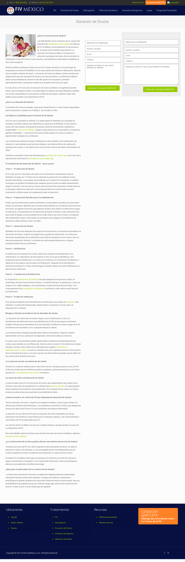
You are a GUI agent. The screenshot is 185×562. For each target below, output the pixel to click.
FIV (56, 517)
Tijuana (14, 528)
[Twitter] (168, 553)
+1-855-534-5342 (20, 2)
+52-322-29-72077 (46, 2)
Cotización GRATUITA (156, 2)
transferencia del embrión (28, 279)
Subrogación (60, 523)
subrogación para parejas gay (40, 158)
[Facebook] (164, 553)
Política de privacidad (108, 517)
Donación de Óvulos (63, 528)
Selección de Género (63, 539)
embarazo (70, 302)
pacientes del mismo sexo (56, 155)
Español (175, 2)
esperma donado (57, 386)
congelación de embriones (33, 288)
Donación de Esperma (64, 534)
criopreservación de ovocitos (27, 373)
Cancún (14, 517)
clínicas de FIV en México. (16, 436)
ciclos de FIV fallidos (26, 130)
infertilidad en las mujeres (59, 44)
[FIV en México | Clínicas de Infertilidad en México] (25, 10)
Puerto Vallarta (17, 523)
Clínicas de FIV (138, 2)
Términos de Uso (106, 523)
